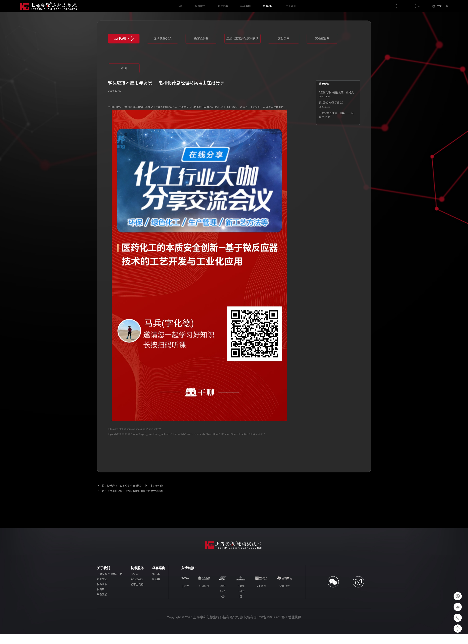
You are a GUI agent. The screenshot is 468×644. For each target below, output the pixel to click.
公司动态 (120, 51)
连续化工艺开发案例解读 (242, 51)
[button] (201, 72)
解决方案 (223, 6)
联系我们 (102, 607)
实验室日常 (322, 51)
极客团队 (102, 597)
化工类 (156, 587)
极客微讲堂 (201, 51)
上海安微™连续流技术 (109, 587)
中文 (439, 6)
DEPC (135, 587)
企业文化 (102, 592)
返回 (124, 81)
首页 (180, 6)
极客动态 (268, 6)
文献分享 (283, 51)
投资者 (101, 602)
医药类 (156, 592)
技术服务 (200, 6)
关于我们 (291, 6)
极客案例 (245, 6)
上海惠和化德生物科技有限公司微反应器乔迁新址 (135, 504)
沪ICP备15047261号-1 (270, 630)
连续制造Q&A (162, 51)
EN (446, 6)
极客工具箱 (137, 597)
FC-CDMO (137, 592)
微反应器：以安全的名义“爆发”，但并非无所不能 (135, 498)
